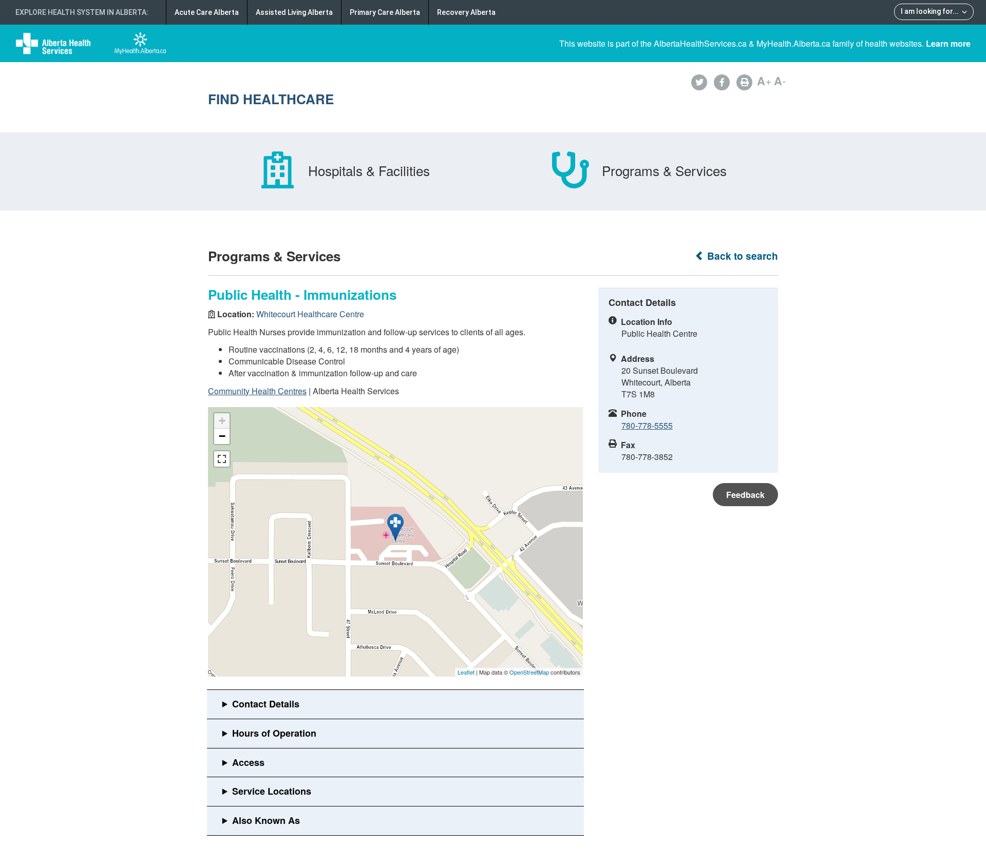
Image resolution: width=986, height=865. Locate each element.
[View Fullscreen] (222, 459)
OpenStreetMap (529, 672)
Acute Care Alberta (207, 12)
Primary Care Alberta (385, 12)
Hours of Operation (274, 733)
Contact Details (265, 703)
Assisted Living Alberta (294, 12)
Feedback (745, 495)
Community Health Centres (257, 391)
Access (248, 762)
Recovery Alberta (466, 12)
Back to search (741, 256)
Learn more (948, 43)
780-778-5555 (647, 425)
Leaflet (466, 672)
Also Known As (266, 820)
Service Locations (271, 791)
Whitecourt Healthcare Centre (310, 314)
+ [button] (222, 420)
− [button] (222, 436)
